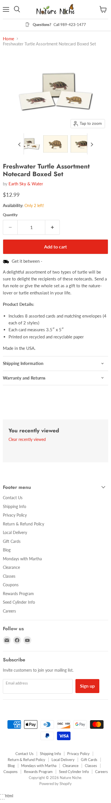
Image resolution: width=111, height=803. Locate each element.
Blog (7, 549)
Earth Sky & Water (26, 183)
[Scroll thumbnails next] (91, 143)
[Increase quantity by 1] (52, 227)
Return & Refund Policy (23, 523)
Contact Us (12, 497)
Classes (9, 576)
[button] (28, 144)
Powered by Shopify (55, 783)
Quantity (10, 215)
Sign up (87, 685)
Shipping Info (14, 506)
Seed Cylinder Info (19, 602)
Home (8, 38)
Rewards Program (18, 593)
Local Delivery (15, 532)
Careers (9, 611)
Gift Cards (11, 541)
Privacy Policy (15, 515)
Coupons (10, 584)
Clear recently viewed (27, 439)
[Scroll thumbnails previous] (19, 143)
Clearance (11, 567)
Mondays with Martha (22, 558)
